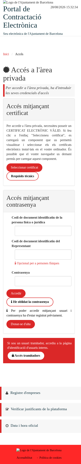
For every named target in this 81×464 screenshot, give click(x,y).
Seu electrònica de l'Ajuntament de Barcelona (33, 33)
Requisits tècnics (22, 176)
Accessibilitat (24, 457)
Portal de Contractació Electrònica (22, 17)
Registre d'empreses (25, 393)
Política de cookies (50, 457)
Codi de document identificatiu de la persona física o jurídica (37, 220)
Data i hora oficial (24, 425)
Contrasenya (21, 272)
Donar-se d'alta (21, 324)
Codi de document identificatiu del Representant (36, 243)
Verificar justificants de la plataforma (39, 409)
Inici (6, 54)
